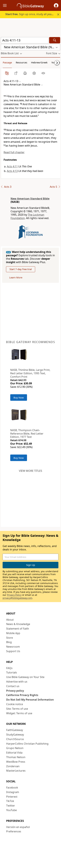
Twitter (10, 805)
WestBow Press (15, 761)
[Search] (54, 40)
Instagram (12, 792)
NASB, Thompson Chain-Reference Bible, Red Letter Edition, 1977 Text (26, 433)
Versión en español (18, 827)
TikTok (10, 801)
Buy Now (19, 397)
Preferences (13, 831)
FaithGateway (14, 730)
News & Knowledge (18, 624)
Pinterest (11, 796)
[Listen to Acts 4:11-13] (43, 73)
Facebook (12, 787)
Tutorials (11, 672)
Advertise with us (16, 681)
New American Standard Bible (30, 198)
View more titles (30, 471)
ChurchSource (15, 739)
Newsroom (13, 646)
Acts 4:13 (12, 171)
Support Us (13, 651)
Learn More (15, 277)
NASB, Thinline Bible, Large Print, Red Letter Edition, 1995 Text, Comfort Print (30, 373)
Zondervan (13, 766)
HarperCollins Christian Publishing (27, 743)
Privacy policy (15, 690)
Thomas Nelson (15, 757)
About (10, 619)
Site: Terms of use (17, 708)
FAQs (9, 668)
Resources (21, 62)
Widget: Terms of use (19, 713)
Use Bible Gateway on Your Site (25, 677)
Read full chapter (14, 152)
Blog (9, 642)
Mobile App (13, 633)
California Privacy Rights (22, 695)
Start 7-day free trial (20, 269)
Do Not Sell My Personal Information (30, 699)
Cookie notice (14, 704)
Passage (7, 62)
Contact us (12, 686)
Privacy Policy (14, 594)
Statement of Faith (17, 628)
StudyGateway (15, 734)
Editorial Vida (14, 752)
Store (9, 637)
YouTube (11, 810)
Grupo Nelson (14, 748)
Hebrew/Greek (39, 62)
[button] (56, 5)
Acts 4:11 (12, 166)
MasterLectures (16, 770)
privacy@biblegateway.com (17, 597)
